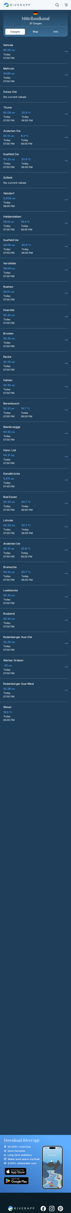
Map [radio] (35, 31)
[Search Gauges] (57, 5)
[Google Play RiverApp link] (22, 1180)
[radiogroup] (35, 31)
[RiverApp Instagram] (51, 1208)
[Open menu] (66, 5)
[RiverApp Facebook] (43, 1208)
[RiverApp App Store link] (22, 1171)
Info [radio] (55, 31)
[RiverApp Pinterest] (60, 1208)
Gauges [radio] (15, 31)
